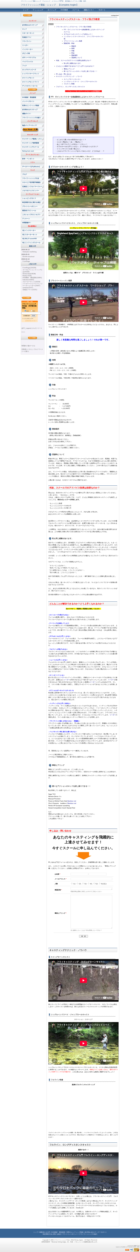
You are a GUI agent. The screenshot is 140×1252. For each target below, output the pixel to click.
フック (24, 65)
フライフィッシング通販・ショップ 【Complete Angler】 (49, 5)
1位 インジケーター (29, 230)
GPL (135, 1247)
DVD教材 (64, 10)
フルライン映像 (69, 84)
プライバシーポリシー (30, 206)
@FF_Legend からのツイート (31, 328)
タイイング (51, 10)
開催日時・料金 (69, 43)
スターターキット (28, 33)
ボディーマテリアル (29, 57)
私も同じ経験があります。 (73, 63)
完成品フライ (26, 37)
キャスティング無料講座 (30, 143)
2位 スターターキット (29, 234)
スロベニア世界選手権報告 (31, 182)
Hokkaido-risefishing (30, 252)
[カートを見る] (27, 15)
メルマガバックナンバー (30, 190)
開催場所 (74, 55)
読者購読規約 (26, 315)
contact (28, 287)
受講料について (76, 57)
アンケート (26, 218)
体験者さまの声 (44, 1232)
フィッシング (38, 10)
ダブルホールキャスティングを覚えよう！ (78, 34)
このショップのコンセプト (31, 214)
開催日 (73, 46)
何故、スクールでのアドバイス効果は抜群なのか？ (73, 60)
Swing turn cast (28, 151)
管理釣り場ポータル (28, 346)
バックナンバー (28, 318)
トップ (25, 10)
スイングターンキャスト (72, 79)
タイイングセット (28, 78)
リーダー (62, 677)
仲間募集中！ (26, 222)
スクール (75, 10)
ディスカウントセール (30, 86)
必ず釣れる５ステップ (30, 25)
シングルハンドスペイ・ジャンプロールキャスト (80, 81)
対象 (72, 51)
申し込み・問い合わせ (63, 74)
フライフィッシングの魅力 (31, 117)
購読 (27, 311)
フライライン (26, 41)
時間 (72, 48)
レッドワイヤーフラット (30, 73)
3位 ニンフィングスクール (31, 242)
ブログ (24, 174)
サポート (102, 10)
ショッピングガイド (29, 198)
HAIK (135, 1245)
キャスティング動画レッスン (32, 139)
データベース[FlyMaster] (31, 166)
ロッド (24, 29)
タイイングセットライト (30, 82)
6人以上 (104, 884)
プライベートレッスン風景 (73, 41)
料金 (72, 53)
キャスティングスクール (30, 147)
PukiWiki (123, 1247)
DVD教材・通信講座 (29, 97)
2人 (80, 884)
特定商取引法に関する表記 (31, 202)
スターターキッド (31, 281)
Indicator (28, 280)
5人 (96, 884)
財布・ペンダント (28, 159)
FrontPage (26, 261)
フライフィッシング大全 (30, 178)
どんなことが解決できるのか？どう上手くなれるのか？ (75, 66)
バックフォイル (27, 61)
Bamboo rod (71, 801)
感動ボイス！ (89, 10)
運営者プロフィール (29, 210)
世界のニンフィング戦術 (30, 105)
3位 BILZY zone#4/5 (29, 238)
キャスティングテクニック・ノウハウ (69, 76)
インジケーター (27, 49)
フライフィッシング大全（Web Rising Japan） (69, 1240)
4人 (91, 884)
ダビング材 (26, 53)
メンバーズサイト (28, 101)
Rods (27, 275)
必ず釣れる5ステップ (92, 1232)
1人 (74, 884)
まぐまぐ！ (34, 320)
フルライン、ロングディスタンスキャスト (70, 86)
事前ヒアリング (69, 69)
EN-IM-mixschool (28, 256)
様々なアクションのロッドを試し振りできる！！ (80, 71)
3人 (85, 884)
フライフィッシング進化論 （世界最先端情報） (29, 306)
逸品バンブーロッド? (29, 125)
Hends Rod (29, 274)
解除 (34, 311)
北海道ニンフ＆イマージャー (32, 186)
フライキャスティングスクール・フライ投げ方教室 (73, 27)
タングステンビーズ (29, 69)
